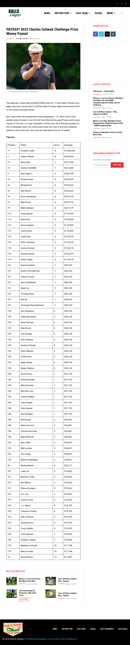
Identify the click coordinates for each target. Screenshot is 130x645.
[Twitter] (125, 3)
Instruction (97, 137)
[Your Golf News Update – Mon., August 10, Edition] (50, 594)
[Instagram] (121, 3)
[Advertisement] (108, 62)
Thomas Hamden (22, 38)
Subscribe (117, 165)
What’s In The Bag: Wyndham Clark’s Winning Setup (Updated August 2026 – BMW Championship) (108, 123)
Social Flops (97, 94)
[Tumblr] (113, 34)
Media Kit (72, 639)
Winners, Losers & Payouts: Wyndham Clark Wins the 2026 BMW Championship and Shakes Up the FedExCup (108, 101)
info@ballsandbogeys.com (38, 639)
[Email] (107, 34)
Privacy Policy (59, 639)
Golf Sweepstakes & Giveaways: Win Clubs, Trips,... (28, 593)
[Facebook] (117, 3)
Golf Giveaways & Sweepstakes (25, 598)
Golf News (9, 38)
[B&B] (14, 13)
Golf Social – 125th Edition (103, 91)
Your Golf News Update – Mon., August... (68, 580)
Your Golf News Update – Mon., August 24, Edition (105, 113)
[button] (122, 13)
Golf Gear (96, 128)
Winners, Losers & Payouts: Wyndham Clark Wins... (30, 580)
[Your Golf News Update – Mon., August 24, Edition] (50, 581)
